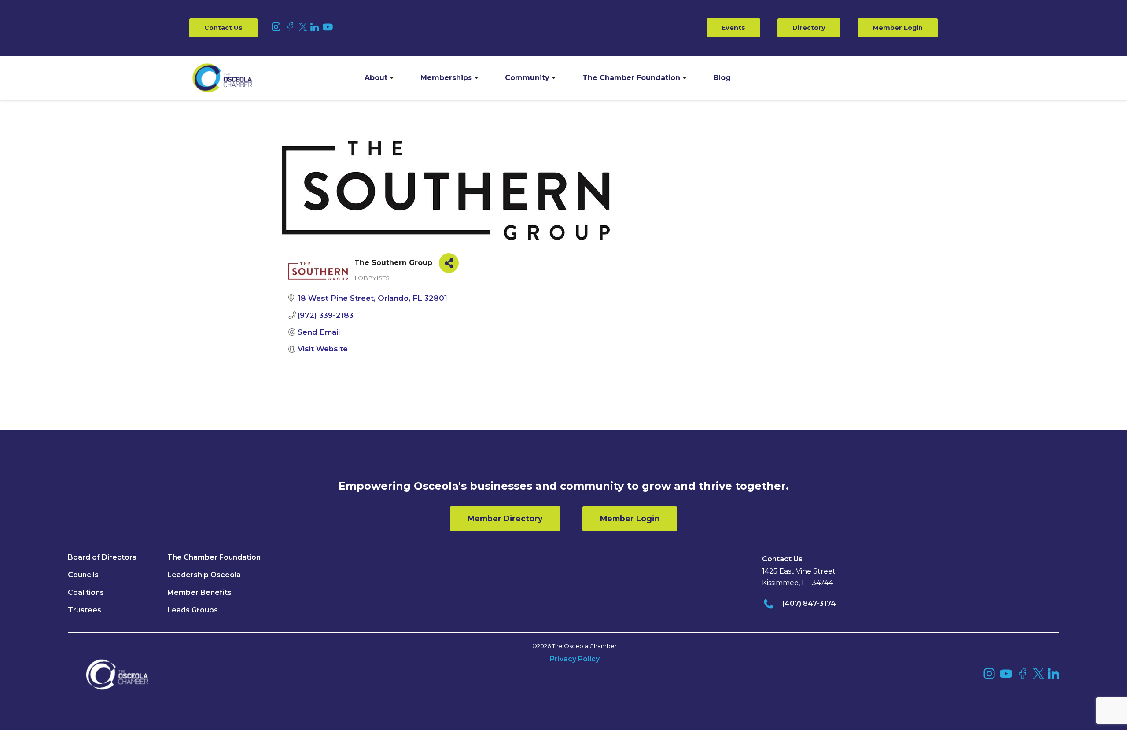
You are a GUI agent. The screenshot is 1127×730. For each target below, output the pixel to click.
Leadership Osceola (204, 575)
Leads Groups (192, 610)
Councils (83, 575)
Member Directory (505, 518)
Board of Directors (102, 557)
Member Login (898, 28)
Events (733, 28)
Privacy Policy (575, 659)
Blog (722, 78)
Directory (808, 28)
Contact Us (223, 28)
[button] (379, 78)
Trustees (84, 610)
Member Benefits (199, 592)
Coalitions (86, 592)
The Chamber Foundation (631, 78)
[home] (222, 78)
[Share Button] (449, 263)
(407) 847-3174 (809, 603)
